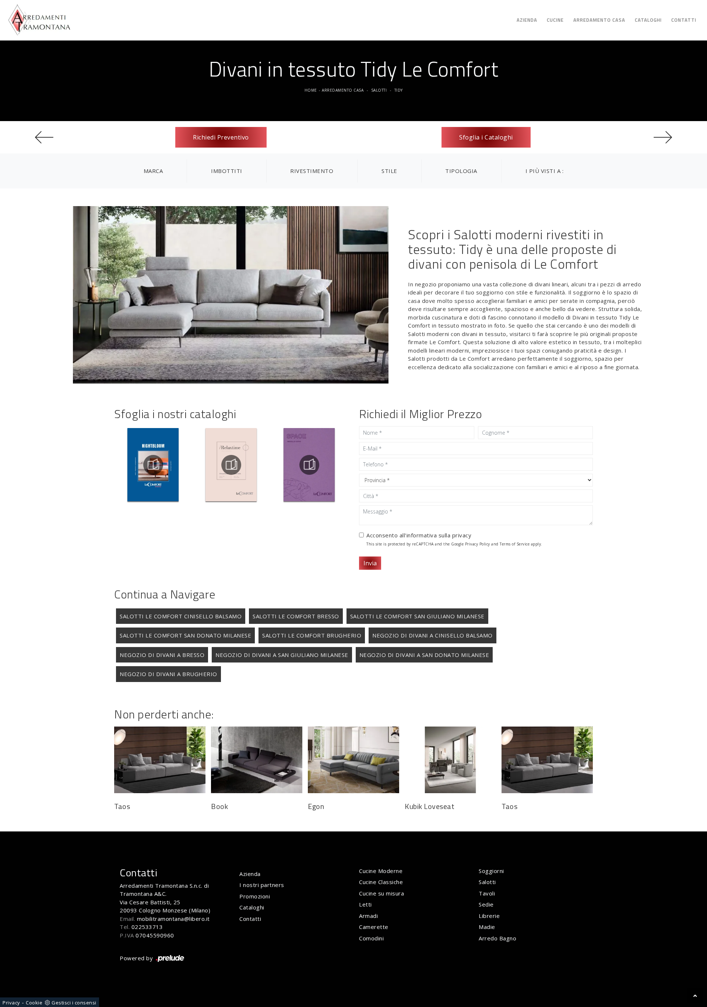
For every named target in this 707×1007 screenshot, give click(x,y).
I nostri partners (261, 884)
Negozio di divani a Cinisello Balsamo (432, 635)
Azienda (527, 20)
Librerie (489, 915)
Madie (487, 926)
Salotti (379, 90)
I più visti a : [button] (544, 170)
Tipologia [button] (461, 170)
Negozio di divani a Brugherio (168, 674)
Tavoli (487, 893)
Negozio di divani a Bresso (162, 654)
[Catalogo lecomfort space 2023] (309, 465)
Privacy (11, 1002)
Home (311, 90)
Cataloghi (648, 20)
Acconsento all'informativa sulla (418, 535)
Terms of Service (515, 544)
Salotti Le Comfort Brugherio (311, 635)
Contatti (683, 20)
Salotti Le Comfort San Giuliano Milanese (417, 616)
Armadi (368, 915)
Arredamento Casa (599, 20)
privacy (462, 535)
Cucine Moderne (380, 871)
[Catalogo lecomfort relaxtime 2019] (231, 465)
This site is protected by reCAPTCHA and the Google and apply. (454, 544)
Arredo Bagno (497, 938)
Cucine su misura (381, 893)
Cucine (555, 20)
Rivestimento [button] (311, 170)
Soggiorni (491, 871)
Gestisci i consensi (74, 1002)
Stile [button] (389, 170)
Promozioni (254, 896)
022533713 (147, 926)
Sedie (486, 904)
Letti (365, 904)
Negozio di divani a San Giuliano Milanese (281, 654)
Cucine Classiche (381, 882)
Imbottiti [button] (226, 170)
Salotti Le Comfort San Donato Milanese (185, 635)
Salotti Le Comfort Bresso (296, 616)
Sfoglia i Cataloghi (486, 137)
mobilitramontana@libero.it (173, 918)
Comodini (371, 938)
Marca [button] (153, 170)
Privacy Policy (477, 544)
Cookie (34, 1002)
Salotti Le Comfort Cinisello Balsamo (181, 616)
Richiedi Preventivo (221, 137)
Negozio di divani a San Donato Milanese (424, 654)
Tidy (398, 90)
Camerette (373, 926)
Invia (370, 563)
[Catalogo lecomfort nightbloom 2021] (153, 465)
